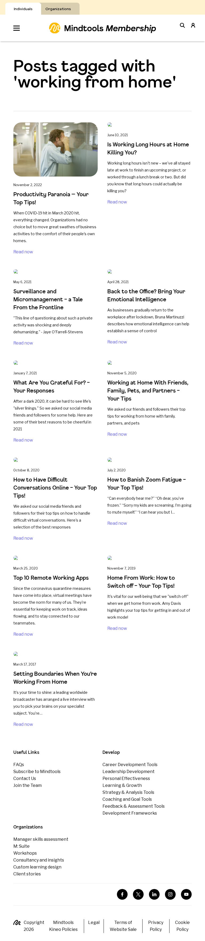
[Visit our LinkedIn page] (154, 894)
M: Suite (21, 846)
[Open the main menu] (16, 28)
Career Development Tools (129, 764)
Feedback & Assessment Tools (133, 806)
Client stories (27, 873)
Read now (23, 251)
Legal (94, 922)
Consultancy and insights (38, 860)
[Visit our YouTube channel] (186, 894)
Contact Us (24, 778)
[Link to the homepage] (102, 27)
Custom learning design (37, 867)
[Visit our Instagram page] (170, 894)
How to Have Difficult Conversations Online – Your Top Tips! (55, 487)
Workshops (25, 853)
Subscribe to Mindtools (37, 771)
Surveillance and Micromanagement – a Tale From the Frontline (48, 299)
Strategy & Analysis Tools (128, 792)
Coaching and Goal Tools (127, 799)
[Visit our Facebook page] (122, 894)
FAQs (18, 764)
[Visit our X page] (138, 894)
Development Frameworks (129, 813)
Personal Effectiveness (126, 778)
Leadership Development (128, 771)
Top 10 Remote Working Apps (51, 578)
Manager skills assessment (40, 839)
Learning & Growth (122, 785)
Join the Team (27, 785)
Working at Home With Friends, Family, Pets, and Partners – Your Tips (147, 390)
